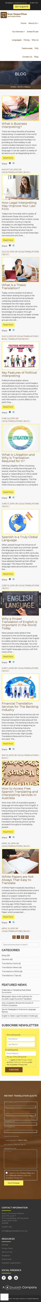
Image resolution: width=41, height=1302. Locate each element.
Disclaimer (6, 1256)
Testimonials (7, 1259)
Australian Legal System (11, 1263)
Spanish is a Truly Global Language (20, 538)
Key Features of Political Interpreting (19, 374)
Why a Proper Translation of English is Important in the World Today (19, 623)
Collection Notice (20, 1062)
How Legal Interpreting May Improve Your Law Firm (19, 206)
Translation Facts (10, 963)
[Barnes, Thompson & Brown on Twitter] (10, 1278)
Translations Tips (10, 975)
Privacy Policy (26, 1060)
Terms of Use (7, 1252)
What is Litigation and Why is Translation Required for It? (18, 458)
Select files (22, 1140)
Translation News (18, 339)
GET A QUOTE (21, 7)
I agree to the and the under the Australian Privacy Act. (19, 1062)
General (5, 959)
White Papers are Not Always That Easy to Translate (18, 880)
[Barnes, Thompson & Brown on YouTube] (16, 1278)
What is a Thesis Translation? (14, 286)
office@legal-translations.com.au (16, 3)
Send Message (14, 1183)
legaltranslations (12, 172)
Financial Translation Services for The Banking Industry (20, 707)
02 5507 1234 (33, 3)
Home (13, 87)
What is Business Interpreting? (14, 125)
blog (20, 87)
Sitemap (5, 1245)
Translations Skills (10, 971)
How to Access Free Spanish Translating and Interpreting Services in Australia (20, 793)
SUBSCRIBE (14, 1070)
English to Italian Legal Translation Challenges (20, 1016)
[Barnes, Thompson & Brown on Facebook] (4, 1278)
